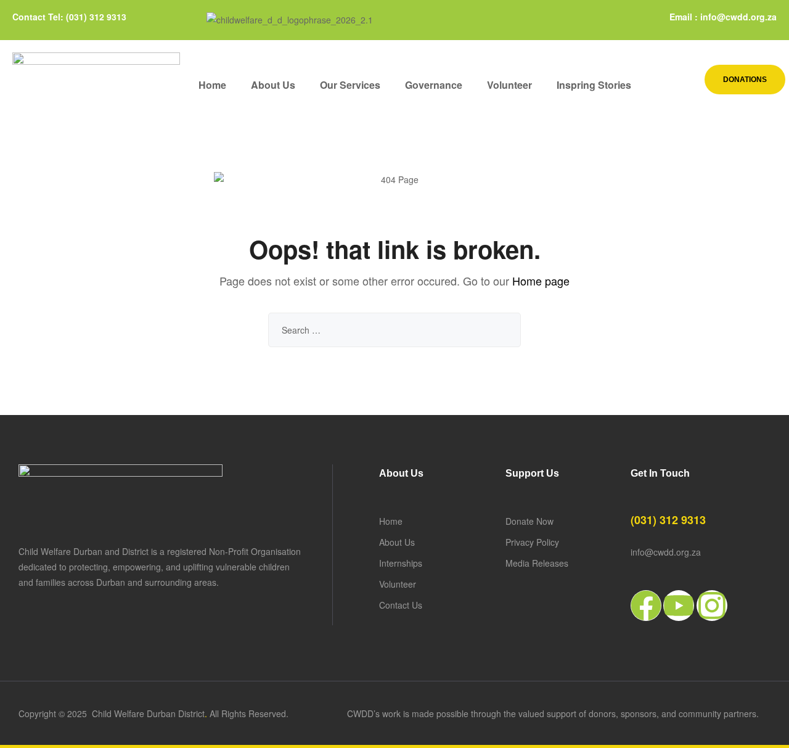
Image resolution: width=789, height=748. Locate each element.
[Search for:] (394, 330)
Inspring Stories (594, 85)
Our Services (350, 85)
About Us (273, 85)
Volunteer (509, 85)
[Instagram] (712, 605)
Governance (433, 85)
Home (212, 85)
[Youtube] (678, 605)
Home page (541, 281)
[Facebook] (646, 605)
